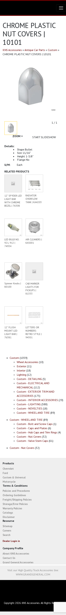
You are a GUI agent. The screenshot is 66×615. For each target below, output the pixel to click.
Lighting (21, 374)
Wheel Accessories (27, 362)
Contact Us (9, 558)
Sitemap (7, 526)
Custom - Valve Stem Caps (32, 441)
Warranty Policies (12, 508)
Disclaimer (9, 517)
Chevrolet (8, 468)
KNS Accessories (12, 50)
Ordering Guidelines (14, 495)
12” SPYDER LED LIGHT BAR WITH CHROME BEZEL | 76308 (13, 200)
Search (6, 535)
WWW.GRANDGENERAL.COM (33, 574)
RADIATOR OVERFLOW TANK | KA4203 (34, 199)
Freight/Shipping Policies (17, 499)
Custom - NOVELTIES (29, 408)
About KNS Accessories (16, 553)
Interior (21, 370)
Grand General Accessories (18, 562)
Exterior (21, 366)
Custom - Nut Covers (29, 436)
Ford (5, 473)
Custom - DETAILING (29, 379)
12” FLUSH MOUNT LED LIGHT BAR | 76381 (10, 332)
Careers (7, 530)
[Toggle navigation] (61, 7)
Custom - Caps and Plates (32, 428)
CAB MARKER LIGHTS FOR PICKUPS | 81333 (32, 288)
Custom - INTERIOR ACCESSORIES (37, 400)
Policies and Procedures (16, 490)
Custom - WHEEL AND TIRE (33, 412)
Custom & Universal (14, 477)
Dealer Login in (11, 541)
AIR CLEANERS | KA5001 (34, 241)
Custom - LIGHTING (29, 404)
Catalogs (8, 512)
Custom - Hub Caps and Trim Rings (37, 432)
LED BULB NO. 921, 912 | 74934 (11, 243)
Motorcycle (9, 481)
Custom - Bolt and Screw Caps (35, 424)
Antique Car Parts (34, 50)
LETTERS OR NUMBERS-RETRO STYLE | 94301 (34, 332)
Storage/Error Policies (15, 504)
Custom (52, 50)
